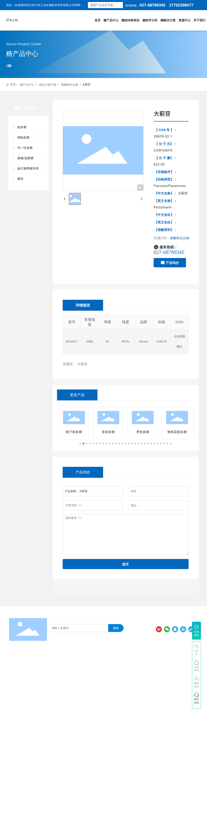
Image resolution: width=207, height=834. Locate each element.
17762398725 (152, 701)
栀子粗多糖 (74, 432)
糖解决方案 (85, 619)
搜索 (119, 5)
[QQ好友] (175, 629)
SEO (157, 819)
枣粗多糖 (142, 432)
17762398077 (152, 685)
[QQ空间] (183, 629)
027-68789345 (152, 5)
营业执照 (146, 819)
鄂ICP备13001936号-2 (120, 820)
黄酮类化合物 (69, 84)
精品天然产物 (47, 84)
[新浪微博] (159, 629)
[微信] (167, 629)
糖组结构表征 (66, 619)
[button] (80, 443)
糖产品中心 (22, 54)
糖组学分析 (102, 619)
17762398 (178, 5)
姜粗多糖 (108, 432)
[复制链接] (191, 629)
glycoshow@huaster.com (169, 732)
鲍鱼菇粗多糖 (177, 432)
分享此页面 (186, 622)
